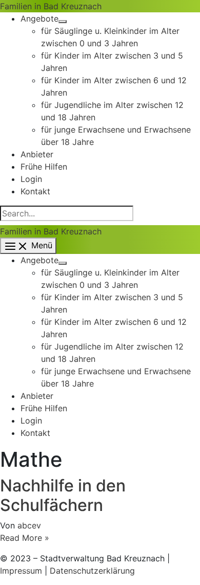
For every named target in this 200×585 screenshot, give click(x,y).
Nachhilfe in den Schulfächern (63, 495)
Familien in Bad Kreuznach (51, 6)
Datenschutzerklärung (92, 570)
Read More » (24, 538)
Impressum (21, 570)
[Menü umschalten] (62, 21)
